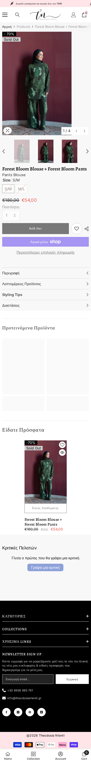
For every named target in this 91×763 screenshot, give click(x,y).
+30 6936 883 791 (20, 690)
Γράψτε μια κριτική (45, 567)
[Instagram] (18, 712)
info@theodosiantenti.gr (24, 698)
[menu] (5, 14)
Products (23, 26)
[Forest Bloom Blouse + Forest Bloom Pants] (46, 472)
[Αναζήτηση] (17, 14)
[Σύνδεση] (73, 14)
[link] (76, 228)
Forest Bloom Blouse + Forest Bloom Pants (43, 522)
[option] (45, 83)
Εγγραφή (72, 679)
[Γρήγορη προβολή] (62, 452)
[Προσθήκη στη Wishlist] (62, 445)
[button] (76, 131)
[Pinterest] (30, 712)
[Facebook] (6, 712)
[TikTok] (41, 712)
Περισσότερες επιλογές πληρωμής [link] (46, 252)
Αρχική (7, 26)
